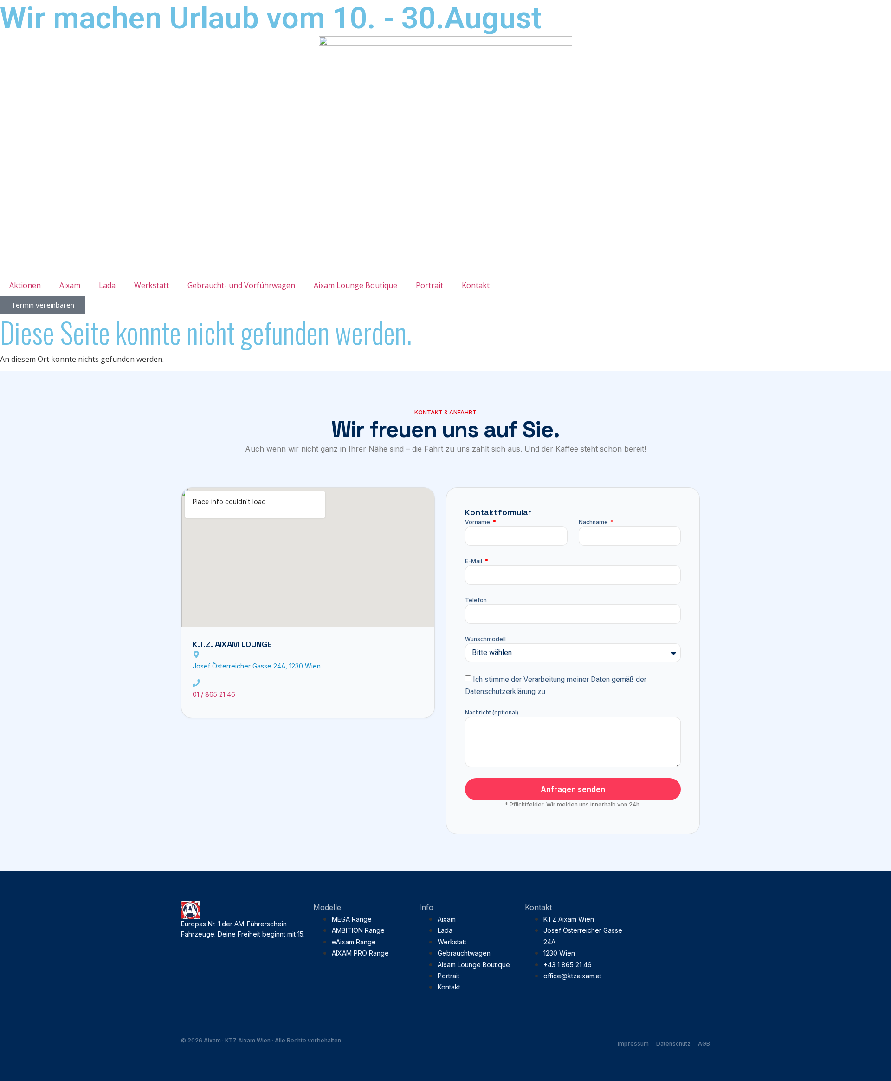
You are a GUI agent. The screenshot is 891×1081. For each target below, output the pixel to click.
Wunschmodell (485, 638)
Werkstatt (151, 285)
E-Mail (474, 560)
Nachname (594, 521)
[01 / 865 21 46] (196, 683)
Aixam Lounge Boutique (355, 285)
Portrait (429, 285)
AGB (704, 1043)
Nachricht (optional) (491, 712)
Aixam (69, 285)
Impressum (633, 1043)
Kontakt (476, 285)
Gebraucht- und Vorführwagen (241, 285)
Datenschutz (673, 1043)
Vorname (478, 521)
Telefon (476, 599)
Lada (107, 285)
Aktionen (25, 285)
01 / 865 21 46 (214, 694)
